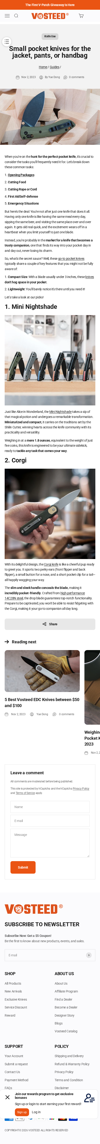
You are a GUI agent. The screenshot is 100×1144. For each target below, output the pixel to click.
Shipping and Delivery (69, 1056)
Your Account (14, 1056)
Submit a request (16, 1064)
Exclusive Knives (16, 999)
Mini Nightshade (60, 412)
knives (89, 277)
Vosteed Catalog (66, 1031)
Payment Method (16, 1080)
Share (53, 624)
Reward (10, 1015)
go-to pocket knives (71, 258)
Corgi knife (51, 564)
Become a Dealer (66, 1007)
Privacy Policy (81, 788)
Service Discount (16, 1007)
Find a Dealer (63, 999)
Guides (54, 67)
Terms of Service (25, 793)
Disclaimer (62, 1088)
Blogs (58, 1023)
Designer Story (64, 1015)
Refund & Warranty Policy (72, 1064)
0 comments (76, 77)
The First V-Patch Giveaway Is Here (50, 5)
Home (43, 67)
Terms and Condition (69, 1080)
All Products (13, 983)
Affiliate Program (66, 991)
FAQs (8, 1088)
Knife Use (50, 36)
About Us (61, 983)
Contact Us (12, 1072)
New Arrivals (13, 991)
